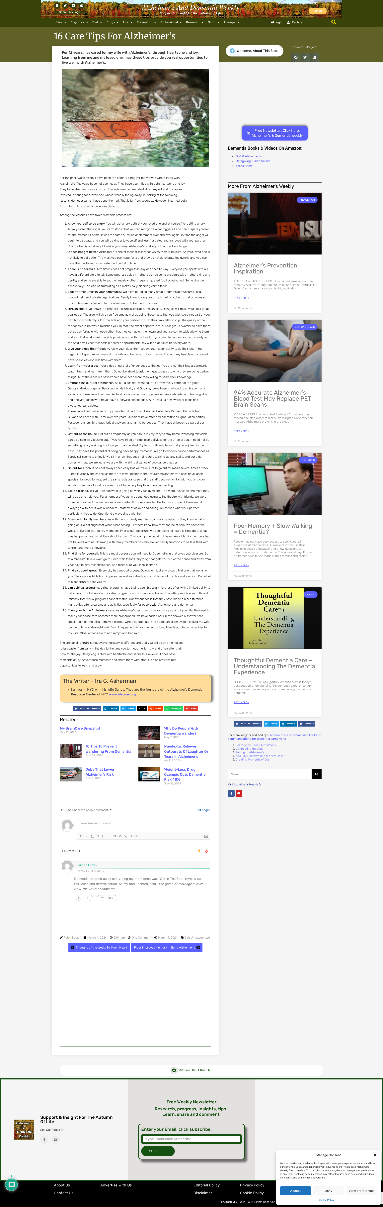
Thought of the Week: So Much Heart (101, 947)
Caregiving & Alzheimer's (253, 161)
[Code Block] (120, 836)
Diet (95, 22)
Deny (328, 1191)
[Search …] (334, 22)
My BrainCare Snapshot (80, 728)
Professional (169, 22)
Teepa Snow (244, 166)
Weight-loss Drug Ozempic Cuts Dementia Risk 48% (184, 774)
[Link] (126, 836)
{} (131, 835)
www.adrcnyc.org (122, 694)
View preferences (361, 1191)
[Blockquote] (114, 836)
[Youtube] (239, 793)
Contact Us (63, 1193)
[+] (136, 835)
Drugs (111, 22)
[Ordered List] (103, 836)
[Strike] (98, 836)
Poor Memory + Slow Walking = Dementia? (273, 528)
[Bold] (81, 836)
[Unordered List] (109, 836)
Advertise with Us (116, 1185)
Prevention (144, 22)
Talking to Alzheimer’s (250, 752)
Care (59, 22)
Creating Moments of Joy (252, 759)
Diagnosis (77, 22)
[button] (375, 1155)
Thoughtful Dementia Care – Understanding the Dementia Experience (274, 666)
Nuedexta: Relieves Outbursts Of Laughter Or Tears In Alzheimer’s (186, 751)
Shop (211, 22)
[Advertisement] (135, 1001)
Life (125, 22)
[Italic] (87, 836)
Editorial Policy (206, 1185)
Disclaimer (202, 1193)
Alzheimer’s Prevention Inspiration (265, 268)
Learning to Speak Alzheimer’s (256, 745)
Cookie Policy (326, 1200)
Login (205, 810)
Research (193, 22)
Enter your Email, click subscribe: (176, 1129)
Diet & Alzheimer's (248, 156)
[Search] (317, 774)
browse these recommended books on (274, 737)
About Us (62, 1185)
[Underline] (92, 836)
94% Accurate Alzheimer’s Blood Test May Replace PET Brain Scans (272, 398)
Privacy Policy (252, 1185)
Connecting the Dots (249, 749)
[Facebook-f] (231, 793)
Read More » (241, 298)
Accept (295, 1191)
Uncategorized (200, 937)
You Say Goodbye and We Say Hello (259, 756)
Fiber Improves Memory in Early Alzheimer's (164, 947)
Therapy (229, 22)
